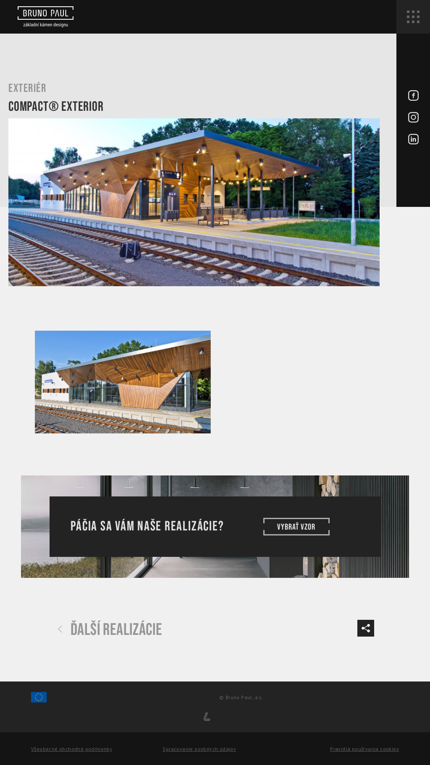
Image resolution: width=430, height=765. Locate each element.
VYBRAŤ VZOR (296, 527)
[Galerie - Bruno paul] (123, 382)
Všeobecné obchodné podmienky (71, 749)
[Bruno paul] (45, 17)
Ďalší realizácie (116, 629)
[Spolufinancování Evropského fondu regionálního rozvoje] (39, 701)
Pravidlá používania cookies (364, 749)
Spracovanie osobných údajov (199, 749)
